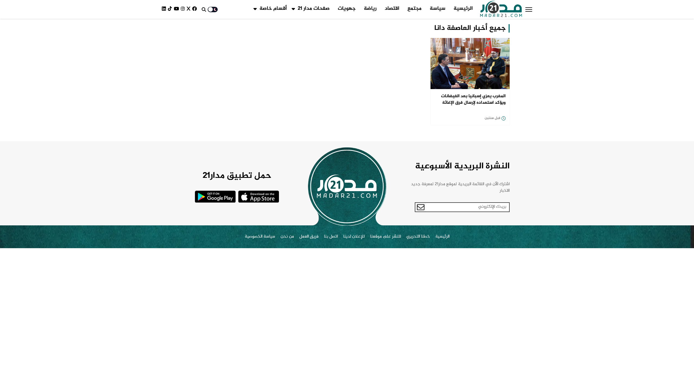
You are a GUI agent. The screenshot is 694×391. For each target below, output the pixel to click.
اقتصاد (392, 8)
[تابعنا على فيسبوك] (195, 9)
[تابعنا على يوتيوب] (177, 9)
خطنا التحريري (418, 237)
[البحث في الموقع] (204, 9)
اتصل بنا (331, 237)
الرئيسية (463, 8)
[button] (528, 9)
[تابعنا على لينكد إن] (165, 9)
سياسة (437, 8)
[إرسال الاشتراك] (420, 207)
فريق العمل (309, 237)
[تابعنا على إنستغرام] (184, 9)
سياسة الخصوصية (260, 237)
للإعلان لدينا (354, 237)
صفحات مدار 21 (314, 8)
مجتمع (414, 8)
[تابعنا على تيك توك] (171, 9)
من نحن (287, 237)
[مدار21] (501, 9)
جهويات (347, 8)
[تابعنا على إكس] (189, 9)
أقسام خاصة (273, 8)
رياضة (370, 8)
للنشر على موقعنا (385, 237)
